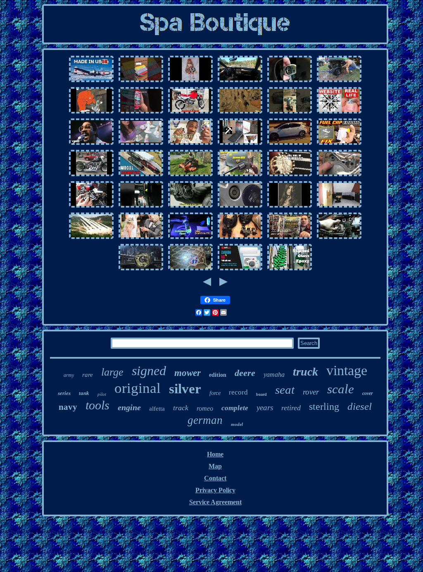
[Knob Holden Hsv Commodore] (290, 81)
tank (84, 393)
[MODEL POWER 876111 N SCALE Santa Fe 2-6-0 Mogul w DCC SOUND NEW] (141, 175)
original (137, 388)
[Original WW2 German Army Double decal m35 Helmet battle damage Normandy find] (190, 269)
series (64, 393)
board (261, 394)
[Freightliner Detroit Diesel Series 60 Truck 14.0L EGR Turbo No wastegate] (339, 238)
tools (97, 405)
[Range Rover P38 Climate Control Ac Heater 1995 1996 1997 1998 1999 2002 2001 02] (141, 206)
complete (234, 408)
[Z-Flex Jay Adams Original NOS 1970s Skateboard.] (190, 206)
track (180, 408)
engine (129, 407)
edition (217, 375)
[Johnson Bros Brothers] (91, 144)
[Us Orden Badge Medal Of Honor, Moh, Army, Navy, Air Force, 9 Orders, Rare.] (91, 238)
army (69, 375)
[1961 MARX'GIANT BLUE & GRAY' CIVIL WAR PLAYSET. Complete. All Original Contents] (240, 112)
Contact (215, 478)
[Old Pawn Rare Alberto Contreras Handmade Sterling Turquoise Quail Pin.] (290, 206)
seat (285, 389)
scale (340, 389)
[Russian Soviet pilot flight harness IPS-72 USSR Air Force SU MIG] (91, 81)
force (215, 393)
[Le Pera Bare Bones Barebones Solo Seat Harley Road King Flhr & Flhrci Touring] (91, 175)
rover (311, 392)
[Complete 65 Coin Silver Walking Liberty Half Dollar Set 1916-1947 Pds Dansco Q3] (290, 175)
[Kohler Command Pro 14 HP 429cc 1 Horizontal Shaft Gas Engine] (91, 206)
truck (305, 371)
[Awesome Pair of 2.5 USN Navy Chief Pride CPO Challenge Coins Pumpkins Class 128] (190, 144)
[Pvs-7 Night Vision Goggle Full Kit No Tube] (240, 238)
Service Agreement (215, 502)
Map (215, 466)
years (265, 407)
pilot (101, 394)
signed (149, 370)
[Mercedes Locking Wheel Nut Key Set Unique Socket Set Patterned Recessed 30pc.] (240, 206)
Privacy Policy (215, 490)
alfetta (157, 408)
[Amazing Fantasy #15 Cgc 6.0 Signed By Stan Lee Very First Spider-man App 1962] (290, 238)
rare (87, 374)
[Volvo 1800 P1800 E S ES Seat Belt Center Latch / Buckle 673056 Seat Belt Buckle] (141, 112)
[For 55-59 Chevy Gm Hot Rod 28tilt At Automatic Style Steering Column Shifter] (141, 269)
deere (245, 373)
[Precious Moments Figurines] (141, 144)
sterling (324, 406)
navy (68, 407)
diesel (359, 406)
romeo (205, 408)
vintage (346, 370)
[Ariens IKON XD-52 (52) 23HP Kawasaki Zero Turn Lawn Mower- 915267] (190, 175)
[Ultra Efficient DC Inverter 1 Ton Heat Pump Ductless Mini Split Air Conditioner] (240, 269)
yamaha (274, 374)
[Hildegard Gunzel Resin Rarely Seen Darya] (190, 81)
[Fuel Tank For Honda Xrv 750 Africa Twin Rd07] (190, 112)
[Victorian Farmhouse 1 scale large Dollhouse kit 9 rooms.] (339, 206)
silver (185, 388)
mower (187, 373)
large (112, 372)
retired (291, 408)
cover (367, 393)
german (205, 420)
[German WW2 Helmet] (240, 175)
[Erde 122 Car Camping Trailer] (240, 144)
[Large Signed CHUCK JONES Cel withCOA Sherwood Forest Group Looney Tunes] (91, 112)
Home (215, 454)
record (238, 392)
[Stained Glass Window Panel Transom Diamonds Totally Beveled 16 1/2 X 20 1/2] (290, 269)
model (237, 424)
